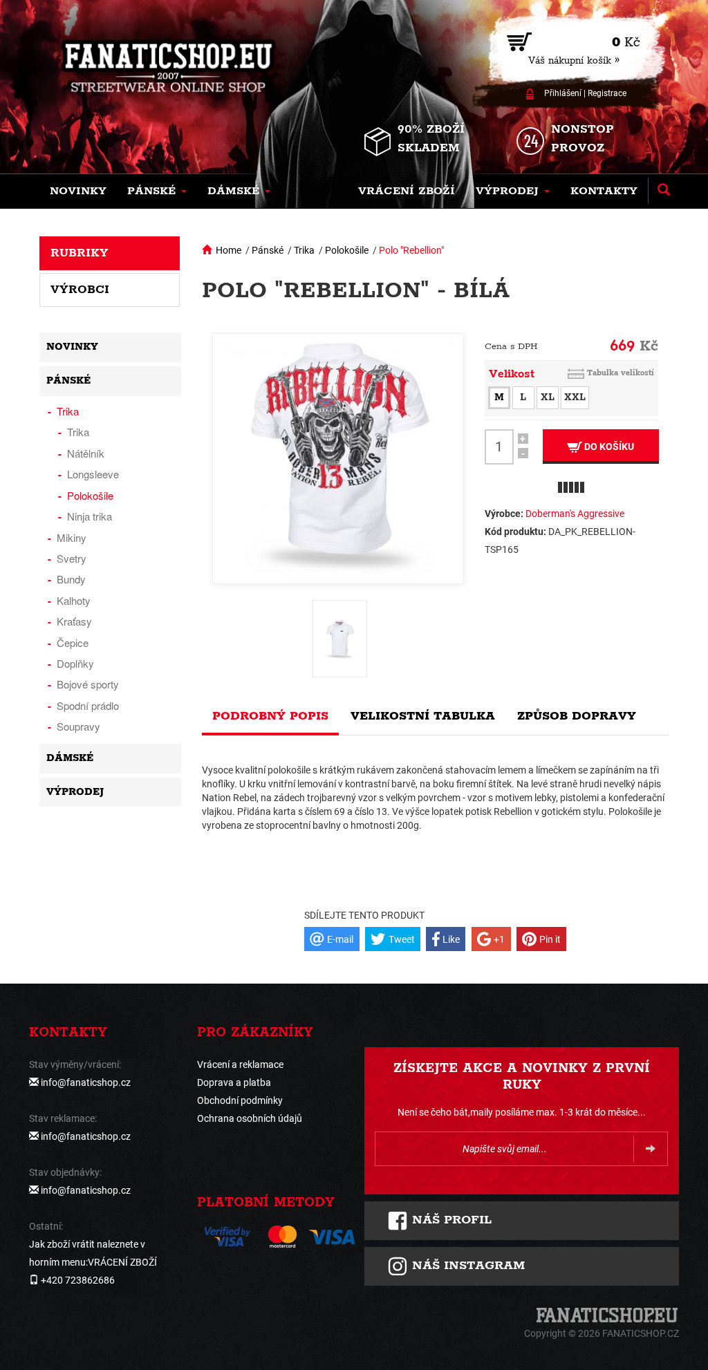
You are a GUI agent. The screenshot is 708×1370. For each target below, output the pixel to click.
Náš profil (450, 1220)
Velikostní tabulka (423, 716)
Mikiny (71, 537)
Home (228, 250)
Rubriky (79, 253)
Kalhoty (74, 600)
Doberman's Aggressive (574, 513)
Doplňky (75, 663)
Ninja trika (89, 516)
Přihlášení (562, 93)
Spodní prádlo (88, 705)
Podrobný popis (270, 716)
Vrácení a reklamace (240, 1064)
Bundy (71, 579)
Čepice (72, 642)
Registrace (607, 93)
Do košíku (608, 446)
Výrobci (79, 289)
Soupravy (78, 726)
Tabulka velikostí (620, 373)
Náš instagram (466, 1265)
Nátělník (85, 453)
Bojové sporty (88, 684)
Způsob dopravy (576, 716)
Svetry (71, 558)
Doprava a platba (234, 1082)
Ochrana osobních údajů (249, 1118)
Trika (304, 250)
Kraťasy (74, 621)
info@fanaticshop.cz (86, 1082)
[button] (157, 191)
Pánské (267, 250)
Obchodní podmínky (240, 1100)
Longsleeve (93, 474)
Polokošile (347, 250)
